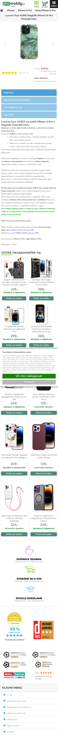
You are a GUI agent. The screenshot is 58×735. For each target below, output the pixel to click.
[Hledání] (36, 4)
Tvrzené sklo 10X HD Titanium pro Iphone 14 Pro (14, 329)
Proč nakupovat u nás (13, 107)
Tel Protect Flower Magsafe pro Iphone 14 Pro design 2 (14, 456)
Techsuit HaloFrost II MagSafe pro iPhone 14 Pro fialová (43, 518)
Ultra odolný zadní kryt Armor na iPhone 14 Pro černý (43, 397)
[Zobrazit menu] (54, 4)
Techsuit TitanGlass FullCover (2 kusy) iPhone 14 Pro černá (41, 282)
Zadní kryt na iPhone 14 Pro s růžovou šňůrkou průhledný (14, 518)
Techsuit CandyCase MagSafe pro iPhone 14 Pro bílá (14, 397)
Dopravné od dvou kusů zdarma (17, 100)
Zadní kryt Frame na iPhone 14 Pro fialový (44, 456)
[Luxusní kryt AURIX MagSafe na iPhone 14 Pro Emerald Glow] (29, 41)
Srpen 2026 (8, 115)
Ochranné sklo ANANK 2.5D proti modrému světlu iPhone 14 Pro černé (41, 330)
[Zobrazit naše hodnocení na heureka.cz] (14, 640)
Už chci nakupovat (29, 376)
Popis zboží (8, 93)
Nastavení (29, 382)
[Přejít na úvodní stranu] (14, 4)
